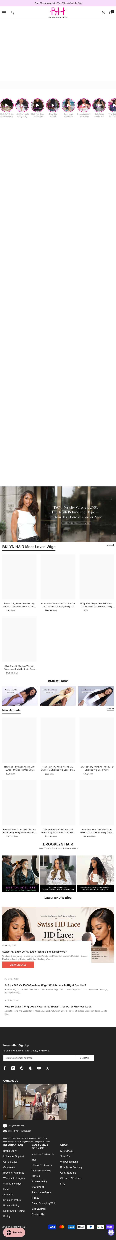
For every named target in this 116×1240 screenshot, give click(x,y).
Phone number (25, 618)
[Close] (99, 576)
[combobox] (25, 626)
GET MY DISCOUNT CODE (58, 654)
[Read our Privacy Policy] (96, 644)
